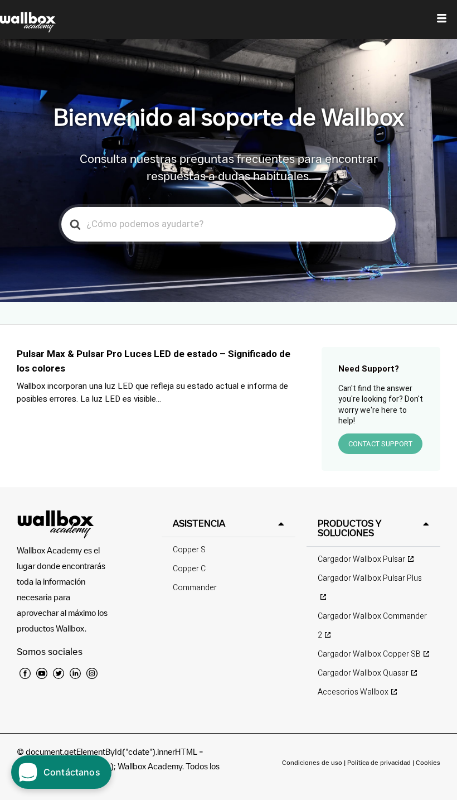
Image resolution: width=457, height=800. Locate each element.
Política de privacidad (379, 762)
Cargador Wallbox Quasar (363, 673)
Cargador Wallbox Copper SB (369, 654)
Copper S (189, 550)
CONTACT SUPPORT (380, 443)
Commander (195, 588)
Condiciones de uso (313, 762)
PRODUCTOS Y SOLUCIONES (349, 528)
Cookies (428, 762)
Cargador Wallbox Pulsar (361, 559)
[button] (228, 523)
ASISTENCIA (199, 523)
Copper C (189, 569)
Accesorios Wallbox (353, 692)
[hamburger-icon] (441, 19)
